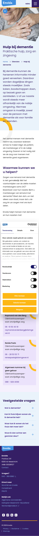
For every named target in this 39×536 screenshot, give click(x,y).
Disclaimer (15, 528)
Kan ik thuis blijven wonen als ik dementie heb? (18, 416)
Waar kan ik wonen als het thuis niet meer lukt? (16, 425)
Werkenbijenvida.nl (9, 506)
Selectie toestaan (19, 303)
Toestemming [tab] (7, 230)
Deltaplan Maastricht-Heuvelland (15, 503)
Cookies (25, 528)
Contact (5, 467)
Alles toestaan (19, 296)
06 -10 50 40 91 (11, 327)
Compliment (7, 488)
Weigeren (19, 309)
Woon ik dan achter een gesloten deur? (15, 434)
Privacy (6, 528)
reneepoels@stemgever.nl (16, 357)
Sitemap (6, 531)
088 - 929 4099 (12, 382)
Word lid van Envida (9, 485)
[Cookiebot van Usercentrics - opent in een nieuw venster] (28, 224)
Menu (27, 4)
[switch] (34, 273)
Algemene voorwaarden (12, 500)
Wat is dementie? (13, 408)
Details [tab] (19, 230)
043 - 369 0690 (8, 476)
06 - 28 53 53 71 (12, 354)
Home (5, 61)
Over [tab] (32, 230)
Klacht (4, 491)
